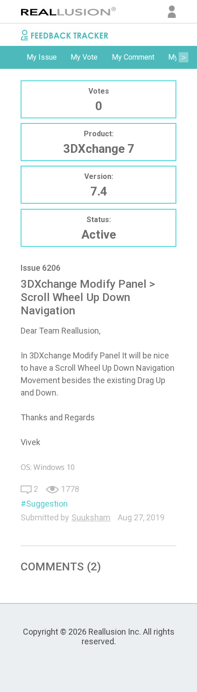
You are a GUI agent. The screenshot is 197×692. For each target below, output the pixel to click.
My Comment (133, 57)
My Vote (84, 57)
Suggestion (47, 503)
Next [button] (183, 57)
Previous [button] (13, 57)
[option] (42, 57)
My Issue (42, 57)
